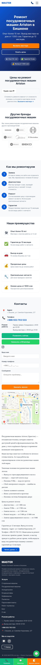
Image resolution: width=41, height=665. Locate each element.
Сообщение (6, 371)
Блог (3, 609)
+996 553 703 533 (17, 320)
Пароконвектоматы (9, 602)
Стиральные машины (9, 583)
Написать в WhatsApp (20, 342)
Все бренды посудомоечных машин (20, 153)
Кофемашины (7, 596)
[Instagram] (20, 347)
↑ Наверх (7, 647)
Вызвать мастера (20, 46)
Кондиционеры (7, 593)
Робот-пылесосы (8, 606)
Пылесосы (5, 599)
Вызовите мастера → (26, 101)
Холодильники (7, 590)
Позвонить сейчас (20, 336)
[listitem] (8, 130)
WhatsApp (20, 661)
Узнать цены (20, 52)
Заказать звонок (20, 387)
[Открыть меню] (37, 3)
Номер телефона (8, 361)
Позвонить (6, 661)
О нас (4, 612)
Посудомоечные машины (11, 586)
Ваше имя (5, 352)
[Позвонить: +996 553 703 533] (32, 3)
